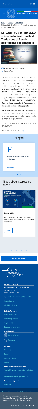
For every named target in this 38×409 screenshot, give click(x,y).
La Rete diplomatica (11, 318)
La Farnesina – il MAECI (12, 314)
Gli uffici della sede (10, 305)
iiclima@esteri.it (9, 301)
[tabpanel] (19, 157)
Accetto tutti (29, 405)
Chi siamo (7, 350)
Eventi (6, 354)
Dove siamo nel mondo (12, 327)
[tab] (17, 174)
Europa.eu (11, 340)
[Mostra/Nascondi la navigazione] (4, 13)
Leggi (10, 230)
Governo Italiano (7, 4)
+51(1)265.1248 (12, 297)
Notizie (10, 23)
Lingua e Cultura (10, 358)
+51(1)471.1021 (26, 297)
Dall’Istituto (19, 23)
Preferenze (14, 405)
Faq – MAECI (8, 384)
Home (3, 23)
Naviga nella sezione (19, 258)
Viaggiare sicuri (9, 323)
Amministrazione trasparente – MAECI (17, 376)
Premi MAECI (9, 213)
